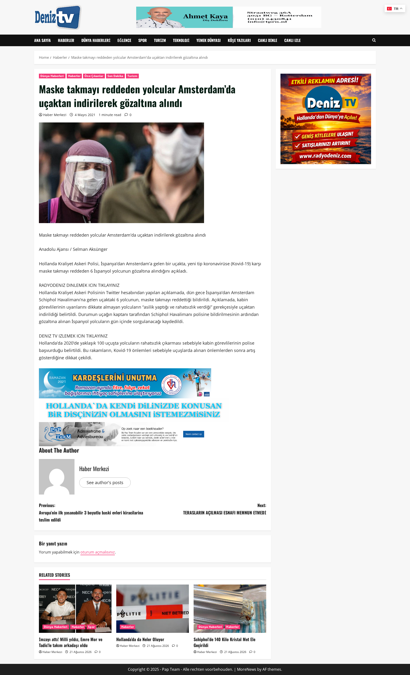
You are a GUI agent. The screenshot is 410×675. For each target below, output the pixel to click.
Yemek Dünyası (208, 40)
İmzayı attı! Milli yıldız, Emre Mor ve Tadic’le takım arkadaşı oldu (70, 642)
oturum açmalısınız (97, 552)
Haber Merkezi (54, 114)
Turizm (160, 40)
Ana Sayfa (42, 40)
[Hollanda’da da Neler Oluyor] (152, 609)
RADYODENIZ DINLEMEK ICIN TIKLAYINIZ (79, 285)
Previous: (91, 512)
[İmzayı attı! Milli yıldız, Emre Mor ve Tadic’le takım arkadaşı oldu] (75, 609)
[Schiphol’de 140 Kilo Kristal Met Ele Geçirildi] (230, 609)
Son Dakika (115, 76)
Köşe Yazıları (239, 40)
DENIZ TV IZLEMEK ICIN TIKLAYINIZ (73, 336)
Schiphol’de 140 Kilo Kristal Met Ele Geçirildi (224, 642)
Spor (142, 40)
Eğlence (124, 40)
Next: (224, 509)
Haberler (66, 40)
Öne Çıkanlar (93, 76)
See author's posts (105, 482)
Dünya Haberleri (95, 40)
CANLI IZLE (292, 40)
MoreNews (246, 669)
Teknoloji (181, 40)
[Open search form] (374, 40)
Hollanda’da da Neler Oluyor (140, 639)
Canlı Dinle (267, 40)
